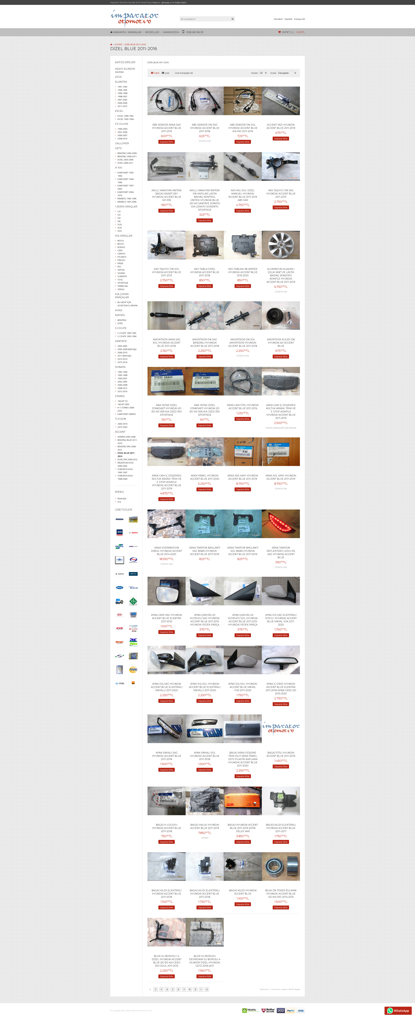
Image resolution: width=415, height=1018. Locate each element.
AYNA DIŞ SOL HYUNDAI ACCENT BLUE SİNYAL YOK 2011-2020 (242, 687)
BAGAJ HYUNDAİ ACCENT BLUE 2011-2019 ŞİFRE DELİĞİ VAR (243, 828)
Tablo (157, 72)
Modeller (152, 32)
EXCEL (119, 110)
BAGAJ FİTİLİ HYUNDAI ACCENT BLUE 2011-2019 (281, 754)
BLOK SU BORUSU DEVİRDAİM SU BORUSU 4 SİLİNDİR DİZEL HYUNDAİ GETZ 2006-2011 (204, 961)
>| (207, 989)
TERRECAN (123, 286)
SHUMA (121, 273)
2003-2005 (122, 346)
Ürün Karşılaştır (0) (184, 72)
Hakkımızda (171, 32)
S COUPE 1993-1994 (127, 336)
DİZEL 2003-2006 (125, 159)
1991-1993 (122, 86)
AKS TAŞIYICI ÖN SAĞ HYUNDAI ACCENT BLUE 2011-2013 (281, 193)
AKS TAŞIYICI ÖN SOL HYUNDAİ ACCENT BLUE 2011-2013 (166, 272)
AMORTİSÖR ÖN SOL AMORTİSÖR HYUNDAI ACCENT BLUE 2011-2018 (242, 342)
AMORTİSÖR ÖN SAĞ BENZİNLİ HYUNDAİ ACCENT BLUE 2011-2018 (204, 342)
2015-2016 (122, 362)
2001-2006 (122, 132)
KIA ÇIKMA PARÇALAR (122, 296)
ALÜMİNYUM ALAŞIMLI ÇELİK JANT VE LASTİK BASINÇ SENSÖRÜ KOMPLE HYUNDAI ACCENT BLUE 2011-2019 (281, 275)
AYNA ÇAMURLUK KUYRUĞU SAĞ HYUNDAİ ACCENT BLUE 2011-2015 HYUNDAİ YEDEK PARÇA (204, 620)
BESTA (121, 240)
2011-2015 (122, 106)
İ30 (119, 217)
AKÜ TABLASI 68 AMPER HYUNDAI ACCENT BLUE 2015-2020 (242, 272)
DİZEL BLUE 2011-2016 (135, 44)
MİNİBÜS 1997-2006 (127, 201)
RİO (119, 266)
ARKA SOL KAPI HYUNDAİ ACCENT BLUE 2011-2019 (281, 477)
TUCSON (120, 418)
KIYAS (118, 310)
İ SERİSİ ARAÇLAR (126, 206)
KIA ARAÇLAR (123, 235)
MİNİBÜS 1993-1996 (127, 198)
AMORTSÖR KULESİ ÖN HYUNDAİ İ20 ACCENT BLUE (281, 342)
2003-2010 (122, 423)
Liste (167, 72)
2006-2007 (122, 135)
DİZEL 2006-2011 (125, 162)
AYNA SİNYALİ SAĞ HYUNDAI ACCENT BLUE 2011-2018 (166, 756)
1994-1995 (122, 89)
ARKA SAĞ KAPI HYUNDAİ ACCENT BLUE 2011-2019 (242, 477)
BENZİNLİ (122, 320)
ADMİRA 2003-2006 (127, 436)
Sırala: (273, 72)
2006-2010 (122, 352)
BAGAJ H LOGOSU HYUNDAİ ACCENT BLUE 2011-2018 (166, 828)
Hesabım (278, 19)
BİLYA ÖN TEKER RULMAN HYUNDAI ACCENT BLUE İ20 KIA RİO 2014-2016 (280, 893)
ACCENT (118, 44)
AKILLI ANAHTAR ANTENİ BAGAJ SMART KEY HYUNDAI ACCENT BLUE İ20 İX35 (167, 195)
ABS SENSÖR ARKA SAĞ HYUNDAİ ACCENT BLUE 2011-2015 (166, 128)
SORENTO (122, 276)
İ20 (119, 214)
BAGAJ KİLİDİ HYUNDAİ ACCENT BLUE (243, 892)
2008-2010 (122, 138)
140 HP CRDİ (123, 404)
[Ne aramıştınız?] (232, 19)
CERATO (121, 253)
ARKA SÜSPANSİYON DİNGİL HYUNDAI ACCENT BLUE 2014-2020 (166, 551)
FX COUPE (121, 123)
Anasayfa (119, 32)
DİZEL (120, 323)
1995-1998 (122, 375)
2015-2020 (122, 427)
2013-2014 (122, 358)
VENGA (121, 289)
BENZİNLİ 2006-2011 (127, 156)
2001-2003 (122, 99)
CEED (120, 250)
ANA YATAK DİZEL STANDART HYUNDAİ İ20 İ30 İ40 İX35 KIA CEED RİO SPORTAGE (166, 410)
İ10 (119, 211)
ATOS (118, 76)
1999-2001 (122, 378)
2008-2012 (122, 388)
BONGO (121, 247)
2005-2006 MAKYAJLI (127, 349)
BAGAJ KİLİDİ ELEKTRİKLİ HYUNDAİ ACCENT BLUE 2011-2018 (167, 893)
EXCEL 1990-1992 (126, 115)
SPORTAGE (123, 282)
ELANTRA (121, 81)
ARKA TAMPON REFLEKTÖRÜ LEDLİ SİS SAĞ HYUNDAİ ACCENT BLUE (281, 552)
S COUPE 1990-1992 (127, 333)
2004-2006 (122, 102)
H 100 (118, 167)
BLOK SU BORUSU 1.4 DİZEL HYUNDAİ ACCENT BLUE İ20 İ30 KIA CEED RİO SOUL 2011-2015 (166, 961)
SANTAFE (121, 341)
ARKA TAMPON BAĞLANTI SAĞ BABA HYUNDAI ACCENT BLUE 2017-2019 (204, 551)
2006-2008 (122, 384)
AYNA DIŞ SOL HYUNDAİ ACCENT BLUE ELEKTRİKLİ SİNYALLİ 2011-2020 (204, 687)
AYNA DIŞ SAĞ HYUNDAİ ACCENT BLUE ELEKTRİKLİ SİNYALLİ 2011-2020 (166, 687)
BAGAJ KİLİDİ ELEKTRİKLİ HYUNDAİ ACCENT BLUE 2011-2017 (281, 828)
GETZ (118, 148)
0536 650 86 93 (194, 32)
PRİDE (120, 263)
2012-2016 (122, 391)
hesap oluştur (181, 2)
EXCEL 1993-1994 (126, 119)
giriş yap (165, 2)
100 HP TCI (123, 401)
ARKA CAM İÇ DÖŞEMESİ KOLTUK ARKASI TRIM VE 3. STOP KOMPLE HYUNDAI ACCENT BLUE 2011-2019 (281, 412)
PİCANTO (122, 256)
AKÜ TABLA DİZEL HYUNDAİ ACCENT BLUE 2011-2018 (204, 272)
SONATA (120, 367)
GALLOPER (122, 143)
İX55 (120, 230)
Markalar (134, 32)
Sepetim (288, 19)
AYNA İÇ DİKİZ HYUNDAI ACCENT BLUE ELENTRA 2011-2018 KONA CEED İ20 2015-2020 (281, 688)
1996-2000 (122, 128)
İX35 (120, 227)
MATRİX (120, 315)
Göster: (254, 72)
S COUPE (120, 328)
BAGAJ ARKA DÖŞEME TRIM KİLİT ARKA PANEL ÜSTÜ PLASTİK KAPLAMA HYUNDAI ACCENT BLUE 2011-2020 (243, 759)
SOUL (120, 279)
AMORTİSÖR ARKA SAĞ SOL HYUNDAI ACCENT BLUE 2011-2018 (166, 342)
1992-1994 (122, 371)
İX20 (120, 224)
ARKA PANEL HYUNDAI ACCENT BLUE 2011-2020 (204, 477)
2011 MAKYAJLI (124, 355)
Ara (119, 501)
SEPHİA (121, 269)
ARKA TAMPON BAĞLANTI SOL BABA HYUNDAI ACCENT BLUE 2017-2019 (242, 551)
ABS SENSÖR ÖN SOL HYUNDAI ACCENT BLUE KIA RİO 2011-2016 (242, 128)
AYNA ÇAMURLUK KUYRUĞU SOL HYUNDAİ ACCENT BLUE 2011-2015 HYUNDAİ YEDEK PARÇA (243, 620)
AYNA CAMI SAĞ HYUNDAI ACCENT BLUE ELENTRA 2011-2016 (166, 618)
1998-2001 (122, 96)
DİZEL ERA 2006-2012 (127, 459)
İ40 (119, 221)
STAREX (120, 396)
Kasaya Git (299, 19)
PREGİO (121, 260)
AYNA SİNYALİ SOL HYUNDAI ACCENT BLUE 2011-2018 (204, 756)
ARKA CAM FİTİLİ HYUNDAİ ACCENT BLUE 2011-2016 (243, 407)
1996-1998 (122, 93)
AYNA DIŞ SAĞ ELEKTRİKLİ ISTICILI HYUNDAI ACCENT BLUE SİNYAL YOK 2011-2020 (281, 620)
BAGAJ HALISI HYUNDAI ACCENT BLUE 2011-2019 (204, 826)
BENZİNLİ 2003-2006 (127, 153)
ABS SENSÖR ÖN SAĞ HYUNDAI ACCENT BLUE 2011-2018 (204, 128)
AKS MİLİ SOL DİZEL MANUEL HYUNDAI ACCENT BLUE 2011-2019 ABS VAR (242, 195)
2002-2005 (122, 381)
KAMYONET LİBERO (127, 414)
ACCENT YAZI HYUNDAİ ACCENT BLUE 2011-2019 (281, 126)
